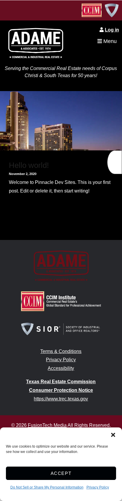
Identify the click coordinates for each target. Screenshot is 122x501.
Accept (61, 473)
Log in (112, 29)
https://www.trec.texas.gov (61, 398)
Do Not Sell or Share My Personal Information (47, 487)
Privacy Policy (97, 487)
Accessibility (61, 368)
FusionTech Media (47, 425)
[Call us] (114, 162)
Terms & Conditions (60, 351)
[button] (113, 435)
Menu (109, 41)
